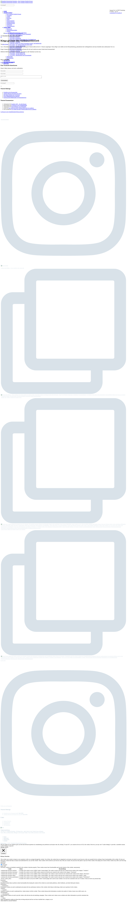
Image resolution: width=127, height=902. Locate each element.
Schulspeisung (7, 822)
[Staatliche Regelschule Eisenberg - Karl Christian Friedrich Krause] (17, 2)
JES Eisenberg (7, 825)
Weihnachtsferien (20, 111)
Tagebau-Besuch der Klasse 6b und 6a (12, 93)
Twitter (7, 62)
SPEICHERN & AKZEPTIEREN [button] (9, 900)
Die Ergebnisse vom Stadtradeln (18, 106)
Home (5, 836)
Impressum (6, 838)
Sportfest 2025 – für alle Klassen (18, 104)
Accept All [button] (10, 845)
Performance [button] (3, 884)
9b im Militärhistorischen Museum (11, 96)
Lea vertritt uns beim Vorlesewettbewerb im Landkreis (21, 108)
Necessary (4, 864)
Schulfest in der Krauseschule (10, 92)
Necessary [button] (3, 863)
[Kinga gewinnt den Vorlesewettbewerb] (13, 33)
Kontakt (5, 840)
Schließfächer (7, 823)
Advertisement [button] (4, 892)
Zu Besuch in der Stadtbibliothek (19, 105)
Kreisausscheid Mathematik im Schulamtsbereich (15, 97)
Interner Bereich (7, 821)
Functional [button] (3, 880)
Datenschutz (6, 839)
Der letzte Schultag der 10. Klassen (12, 95)
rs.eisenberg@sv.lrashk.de (116, 13)
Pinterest (11, 62)
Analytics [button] (3, 888)
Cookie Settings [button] (4, 845)
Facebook (3, 62)
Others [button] (2, 896)
